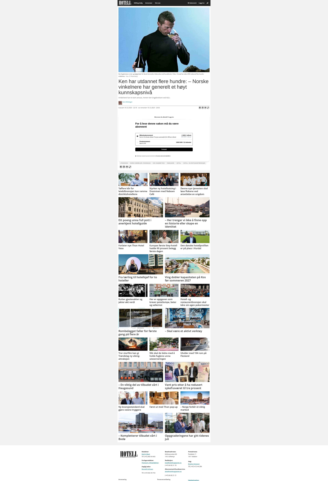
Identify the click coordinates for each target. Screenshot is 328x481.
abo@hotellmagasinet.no (173, 471)
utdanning (124, 163)
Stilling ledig (138, 3)
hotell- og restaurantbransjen (194, 163)
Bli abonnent (192, 3)
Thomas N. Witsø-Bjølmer (150, 463)
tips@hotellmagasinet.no (173, 463)
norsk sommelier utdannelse (140, 163)
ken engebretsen (159, 163)
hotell (178, 163)
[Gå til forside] (125, 3)
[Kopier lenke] (208, 107)
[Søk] (207, 3)
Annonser (148, 3)
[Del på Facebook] (200, 107)
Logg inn (201, 3)
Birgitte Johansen (194, 464)
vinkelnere (170, 163)
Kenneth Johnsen (147, 469)
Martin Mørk (146, 454)
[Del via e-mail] (205, 107)
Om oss (157, 3)
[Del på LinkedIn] (202, 107)
